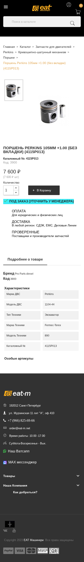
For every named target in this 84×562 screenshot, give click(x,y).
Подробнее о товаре (25, 259)
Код (6, 278)
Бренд (8, 273)
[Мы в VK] (5, 529)
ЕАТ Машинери (34, 540)
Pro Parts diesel (24, 273)
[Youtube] (14, 529)
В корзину (44, 190)
